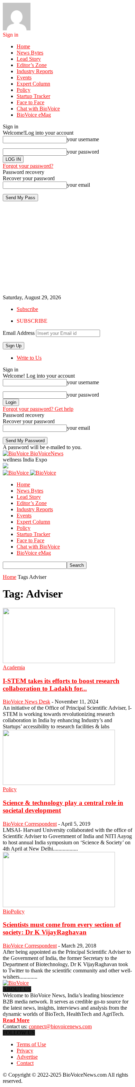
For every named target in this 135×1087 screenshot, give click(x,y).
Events (24, 77)
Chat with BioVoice (38, 108)
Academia (14, 667)
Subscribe (27, 309)
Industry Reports (35, 71)
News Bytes (30, 53)
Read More (16, 1020)
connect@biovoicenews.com (60, 1026)
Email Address (19, 333)
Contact (25, 1063)
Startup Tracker (33, 96)
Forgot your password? (28, 166)
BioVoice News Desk (26, 702)
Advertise (27, 1057)
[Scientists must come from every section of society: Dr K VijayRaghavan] (59, 905)
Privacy (25, 1051)
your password (83, 152)
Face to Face (30, 102)
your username (83, 139)
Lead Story (29, 59)
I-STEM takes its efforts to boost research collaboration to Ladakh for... (61, 684)
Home (23, 46)
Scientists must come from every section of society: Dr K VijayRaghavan (62, 928)
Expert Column (33, 84)
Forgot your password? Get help (38, 409)
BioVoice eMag (34, 115)
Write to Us (29, 358)
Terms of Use (31, 1044)
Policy (23, 90)
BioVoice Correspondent (30, 824)
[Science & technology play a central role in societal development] (59, 783)
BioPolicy (14, 911)
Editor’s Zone (32, 65)
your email (78, 185)
